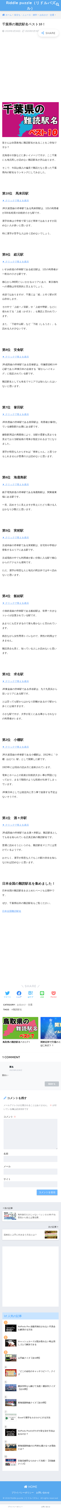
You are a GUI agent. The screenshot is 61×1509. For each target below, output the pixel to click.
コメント (10, 1116)
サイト (7, 1179)
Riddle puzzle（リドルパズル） (31, 5)
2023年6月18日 (15, 1070)
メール (7, 1166)
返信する (51, 1084)
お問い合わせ (42, 1492)
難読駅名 (17, 1009)
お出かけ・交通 (24, 1004)
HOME (32, 1487)
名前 (6, 1153)
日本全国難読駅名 (11, 911)
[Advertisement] (30, 70)
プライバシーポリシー (23, 1492)
